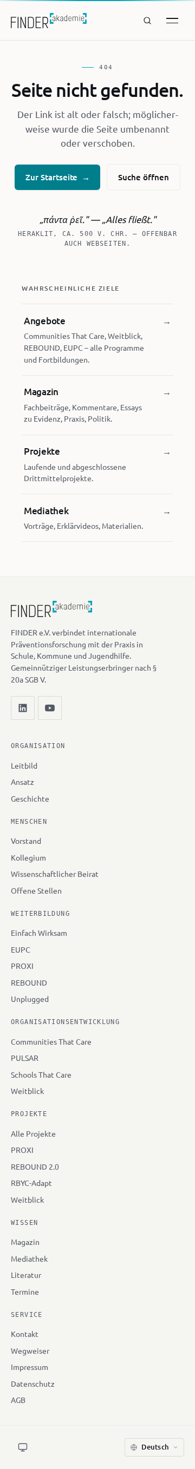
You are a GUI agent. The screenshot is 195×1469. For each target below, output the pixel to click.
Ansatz (22, 781)
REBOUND (29, 982)
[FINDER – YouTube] (50, 708)
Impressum (29, 1367)
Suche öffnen (143, 177)
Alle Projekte (33, 1133)
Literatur (26, 1275)
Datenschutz (33, 1383)
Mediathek (29, 1258)
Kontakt (24, 1334)
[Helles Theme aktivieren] (23, 1447)
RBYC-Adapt (31, 1183)
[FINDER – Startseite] (49, 20)
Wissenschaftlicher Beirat (55, 873)
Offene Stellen (36, 890)
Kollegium (28, 857)
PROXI (22, 965)
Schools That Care (41, 1074)
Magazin (25, 1242)
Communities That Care (51, 1041)
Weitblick (27, 1091)
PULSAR (24, 1058)
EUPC (20, 949)
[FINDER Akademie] (51, 614)
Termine (25, 1291)
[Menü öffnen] (172, 20)
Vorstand (26, 840)
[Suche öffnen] (147, 20)
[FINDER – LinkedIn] (23, 708)
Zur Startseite (57, 177)
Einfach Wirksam (39, 932)
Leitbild (24, 765)
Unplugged (30, 999)
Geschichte (30, 798)
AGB (18, 1400)
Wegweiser (30, 1350)
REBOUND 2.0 (35, 1166)
